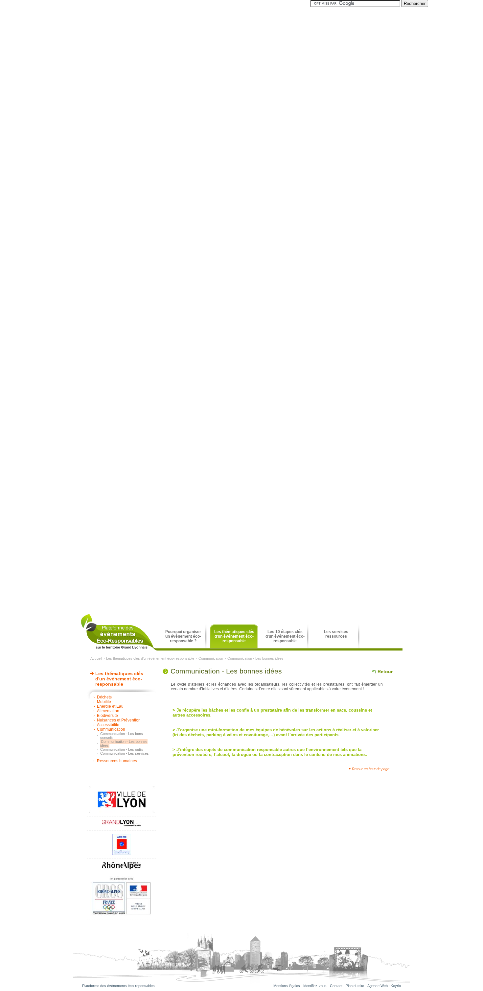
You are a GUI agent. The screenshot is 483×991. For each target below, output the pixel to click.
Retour (385, 671)
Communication (210, 658)
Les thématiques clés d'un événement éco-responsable (150, 658)
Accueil (96, 658)
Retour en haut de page (370, 769)
